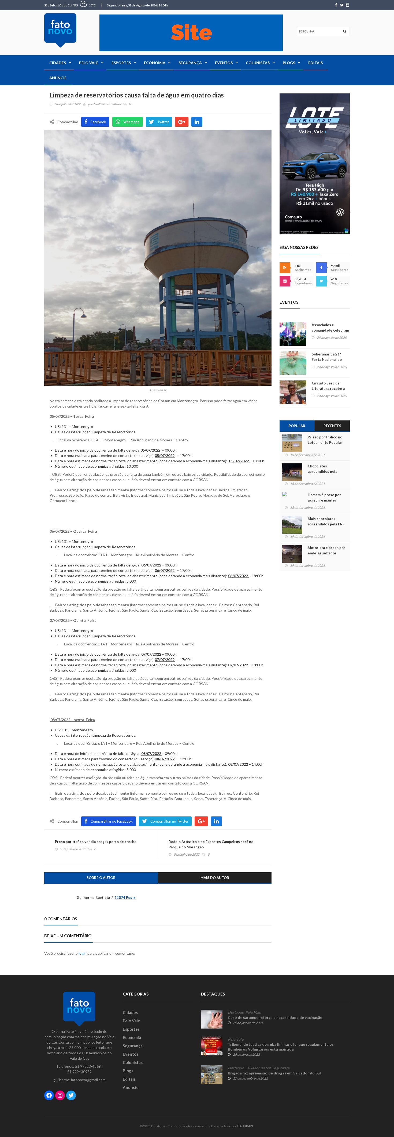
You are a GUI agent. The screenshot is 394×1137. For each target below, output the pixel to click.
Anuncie (57, 77)
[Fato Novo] (60, 30)
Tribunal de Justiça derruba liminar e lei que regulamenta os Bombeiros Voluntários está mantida (281, 1046)
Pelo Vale (88, 62)
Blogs (289, 62)
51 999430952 (79, 1071)
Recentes (332, 426)
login (83, 953)
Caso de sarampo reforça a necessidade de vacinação (275, 1017)
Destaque (236, 1012)
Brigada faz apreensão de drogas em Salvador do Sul (274, 1073)
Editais (315, 62)
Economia (154, 62)
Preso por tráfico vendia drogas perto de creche (95, 842)
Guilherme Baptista (107, 104)
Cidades (57, 62)
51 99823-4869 (88, 1066)
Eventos (224, 62)
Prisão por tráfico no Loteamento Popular (325, 440)
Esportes (121, 62)
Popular (297, 426)
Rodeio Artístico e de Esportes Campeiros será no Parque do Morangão (211, 844)
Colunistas (258, 62)
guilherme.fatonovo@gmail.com (79, 1079)
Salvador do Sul (258, 1068)
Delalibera (245, 1126)
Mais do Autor (214, 878)
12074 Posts (125, 897)
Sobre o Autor (101, 878)
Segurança (190, 62)
